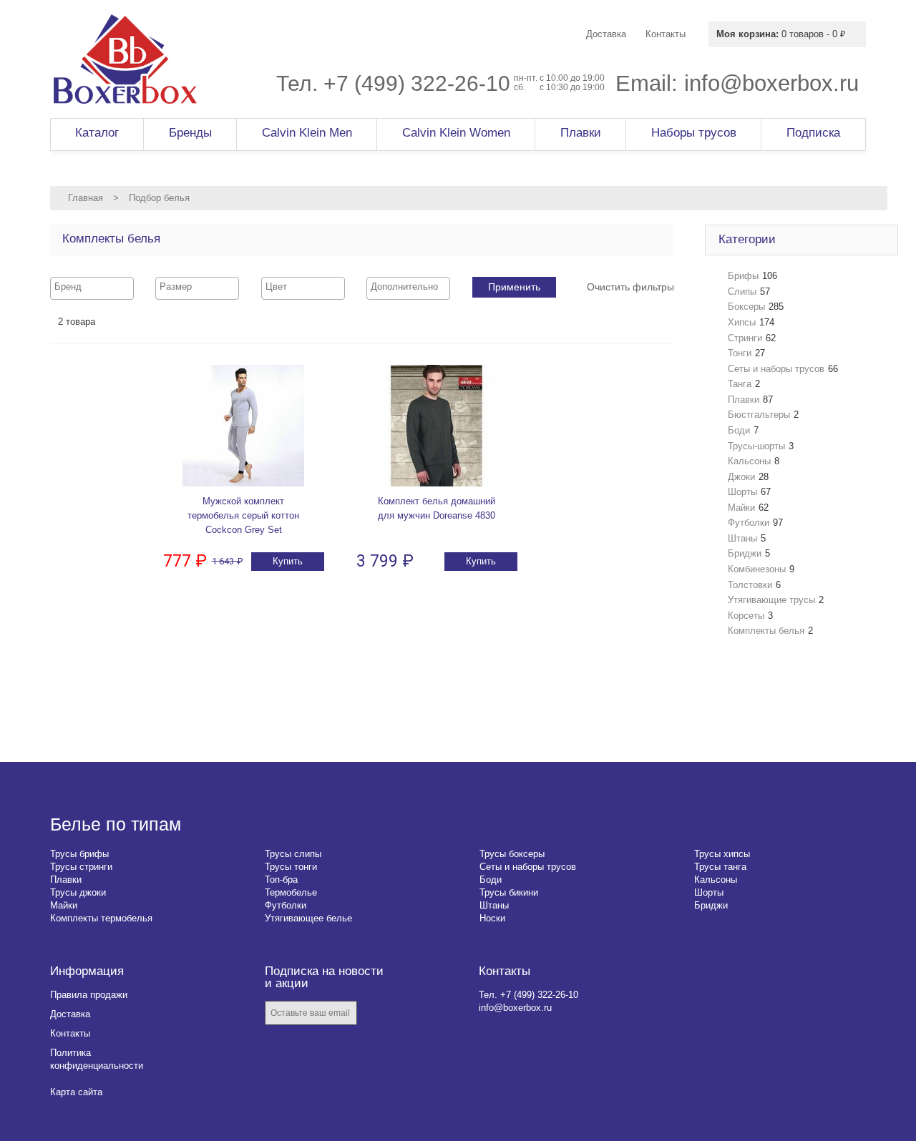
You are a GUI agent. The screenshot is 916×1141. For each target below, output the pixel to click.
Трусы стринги (81, 866)
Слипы (742, 291)
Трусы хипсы (722, 853)
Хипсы (742, 322)
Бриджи (744, 553)
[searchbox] (92, 286)
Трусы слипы (293, 853)
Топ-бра (281, 879)
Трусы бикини (508, 892)
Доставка (70, 1014)
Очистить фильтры (630, 287)
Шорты (742, 491)
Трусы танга (720, 866)
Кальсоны (749, 461)
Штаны (742, 538)
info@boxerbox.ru (771, 83)
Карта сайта (76, 1092)
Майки (741, 507)
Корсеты (746, 615)
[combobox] (92, 288)
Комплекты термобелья (101, 918)
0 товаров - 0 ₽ (781, 34)
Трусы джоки (78, 892)
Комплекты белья (766, 630)
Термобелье (291, 892)
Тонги (739, 353)
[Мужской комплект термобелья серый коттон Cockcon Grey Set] (243, 425)
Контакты (70, 1033)
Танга (739, 383)
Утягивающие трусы (771, 599)
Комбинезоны (757, 569)
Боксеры (746, 306)
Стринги (745, 338)
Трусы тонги (291, 866)
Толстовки (750, 584)
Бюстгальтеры (759, 414)
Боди (739, 430)
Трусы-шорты (756, 446)
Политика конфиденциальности (96, 1059)
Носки (492, 918)
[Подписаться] (378, 1014)
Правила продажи (88, 994)
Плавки (743, 399)
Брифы (743, 275)
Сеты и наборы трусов (776, 368)
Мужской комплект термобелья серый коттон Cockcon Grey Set (243, 515)
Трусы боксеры (512, 853)
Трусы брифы (79, 853)
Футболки (748, 522)
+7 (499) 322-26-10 (416, 83)
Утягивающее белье (308, 918)
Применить (514, 287)
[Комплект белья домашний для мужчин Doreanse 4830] (436, 425)
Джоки (741, 476)
